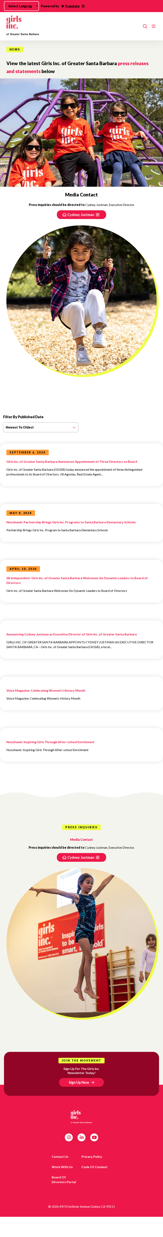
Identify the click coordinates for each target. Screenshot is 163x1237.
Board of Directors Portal (64, 1179)
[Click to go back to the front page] (73, 26)
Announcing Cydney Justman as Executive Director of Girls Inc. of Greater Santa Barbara (71, 634)
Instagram (69, 1137)
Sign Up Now (79, 1082)
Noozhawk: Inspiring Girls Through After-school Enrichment (50, 742)
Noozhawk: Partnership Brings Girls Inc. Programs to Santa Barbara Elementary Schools (71, 522)
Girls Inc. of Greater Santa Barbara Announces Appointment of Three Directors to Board (71, 461)
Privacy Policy (92, 1156)
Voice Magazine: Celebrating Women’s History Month (45, 690)
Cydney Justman (81, 214)
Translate (72, 6)
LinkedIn (82, 1137)
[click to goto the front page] (81, 1117)
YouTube (94, 1137)
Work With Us (62, 1167)
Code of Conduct (95, 1167)
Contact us (60, 1156)
